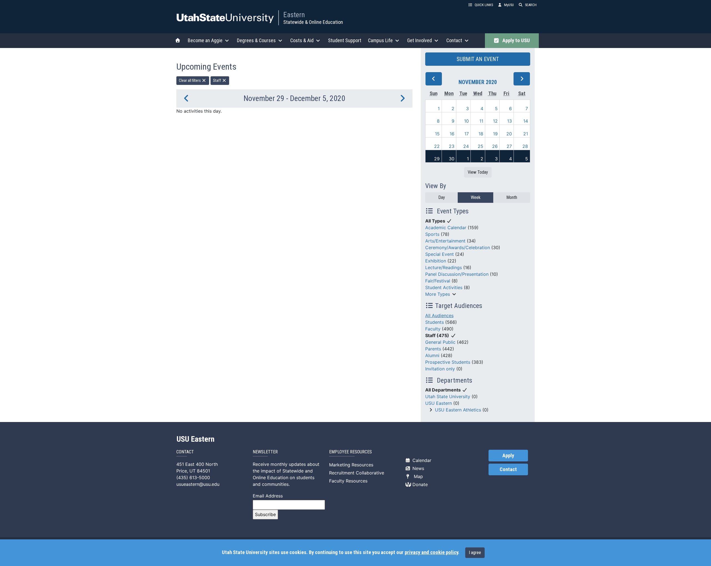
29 (437, 158)
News (417, 468)
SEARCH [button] (531, 5)
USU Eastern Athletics (458, 410)
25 (480, 146)
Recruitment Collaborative (356, 473)
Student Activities (443, 287)
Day (441, 197)
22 (437, 146)
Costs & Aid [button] (302, 40)
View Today (478, 172)
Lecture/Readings (443, 267)
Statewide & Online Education (313, 22)
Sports (432, 234)
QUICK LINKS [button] (484, 5)
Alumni (432, 355)
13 (509, 121)
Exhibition (435, 261)
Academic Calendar (445, 227)
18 (481, 134)
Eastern (294, 15)
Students (434, 322)
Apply (508, 456)
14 (525, 121)
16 (452, 134)
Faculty (432, 329)
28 (525, 146)
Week (475, 197)
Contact (508, 469)
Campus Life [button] (380, 40)
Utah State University (447, 396)
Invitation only (440, 369)
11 (481, 121)
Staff (217, 80)
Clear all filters (190, 80)
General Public (440, 342)
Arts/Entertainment (445, 241)
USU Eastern (438, 403)
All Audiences (439, 315)
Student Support (344, 40)
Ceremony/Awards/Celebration (457, 247)
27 (509, 146)
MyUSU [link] (509, 5)
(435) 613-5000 (193, 477)
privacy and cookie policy (431, 552)
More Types (437, 294)
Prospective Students (447, 362)
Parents (433, 349)
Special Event (439, 254)
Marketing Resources (351, 465)
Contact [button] (454, 40)
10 (466, 121)
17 (466, 134)
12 (495, 121)
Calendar (421, 460)
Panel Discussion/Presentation (457, 274)
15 (437, 134)
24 (466, 146)
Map (417, 476)
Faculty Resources (348, 481)
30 (451, 158)
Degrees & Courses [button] (256, 40)
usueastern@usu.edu (197, 484)
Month (511, 197)
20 (509, 134)
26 (495, 146)
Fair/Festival (437, 281)
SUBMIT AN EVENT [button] (478, 59)
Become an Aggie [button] (205, 40)
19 (495, 134)
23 (451, 146)
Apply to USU (515, 40)
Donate (419, 484)
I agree (475, 552)
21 (525, 134)
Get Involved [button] (419, 40)
